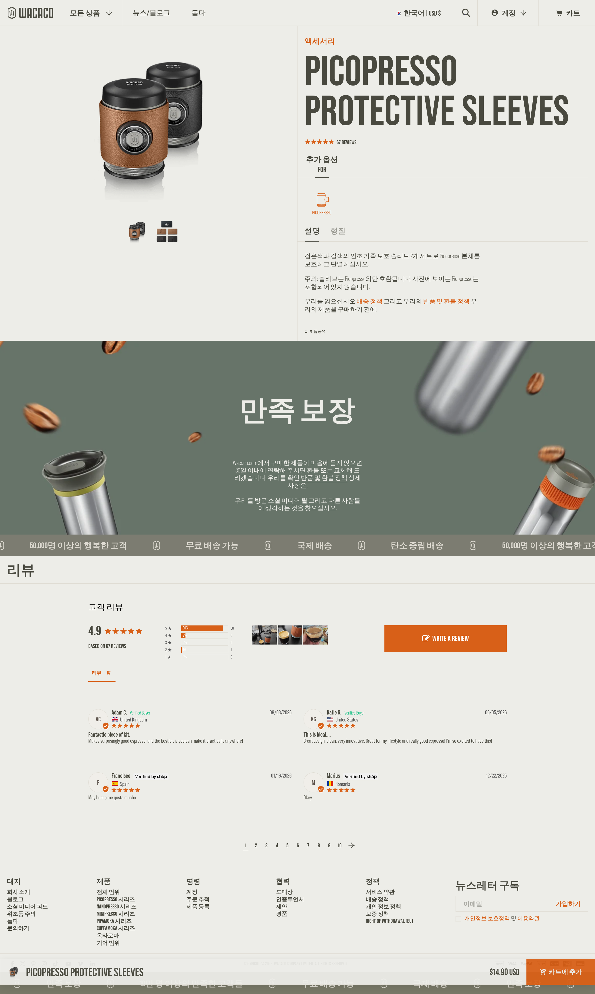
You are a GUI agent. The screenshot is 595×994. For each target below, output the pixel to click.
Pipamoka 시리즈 (112, 921)
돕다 (12, 921)
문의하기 (18, 928)
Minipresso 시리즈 (112, 914)
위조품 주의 (21, 914)
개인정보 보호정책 (487, 918)
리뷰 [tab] (97, 672)
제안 (281, 906)
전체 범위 (108, 892)
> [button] (351, 845)
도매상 (284, 892)
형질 (338, 230)
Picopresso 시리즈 (112, 899)
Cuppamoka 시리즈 (112, 928)
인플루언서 (290, 899)
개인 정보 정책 (381, 906)
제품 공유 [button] (317, 331)
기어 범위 (108, 943)
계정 (192, 892)
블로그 (15, 899)
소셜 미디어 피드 (22, 906)
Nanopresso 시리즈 (112, 906)
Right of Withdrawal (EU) (381, 921)
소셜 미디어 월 (287, 500)
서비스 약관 (380, 892)
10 (339, 845)
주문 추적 (198, 899)
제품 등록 (198, 906)
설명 (312, 230)
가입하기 (568, 903)
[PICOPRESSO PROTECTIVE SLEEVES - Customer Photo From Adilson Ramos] (264, 635)
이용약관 (528, 918)
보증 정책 (377, 914)
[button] (420, 13)
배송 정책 (370, 301)
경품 (281, 914)
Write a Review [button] (450, 638)
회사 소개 (18, 892)
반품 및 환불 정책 (446, 301)
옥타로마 (108, 935)
